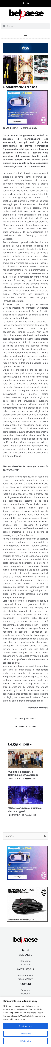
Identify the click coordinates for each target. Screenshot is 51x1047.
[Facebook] (23, 950)
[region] (25, 1022)
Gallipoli (25, 993)
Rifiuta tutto (25, 1041)
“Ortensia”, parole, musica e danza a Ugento (25, 809)
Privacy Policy (25, 975)
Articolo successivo (25, 726)
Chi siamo (25, 961)
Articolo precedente (25, 718)
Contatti (25, 964)
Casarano (25, 990)
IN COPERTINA (10, 128)
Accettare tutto (25, 1026)
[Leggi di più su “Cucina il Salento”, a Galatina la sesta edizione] (25, 758)
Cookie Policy (25, 979)
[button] (25, 34)
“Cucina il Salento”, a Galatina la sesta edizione (23, 773)
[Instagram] (28, 950)
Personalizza (25, 1033)
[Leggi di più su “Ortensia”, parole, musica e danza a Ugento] (25, 794)
